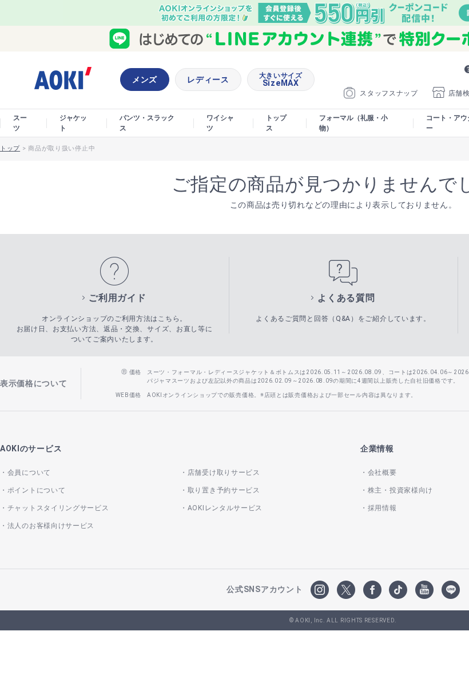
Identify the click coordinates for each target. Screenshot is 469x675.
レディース (208, 79)
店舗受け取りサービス (224, 472)
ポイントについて (36, 490)
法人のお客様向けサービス (50, 526)
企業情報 (377, 448)
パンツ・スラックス (147, 123)
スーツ (20, 123)
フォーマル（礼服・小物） (353, 123)
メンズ (144, 79)
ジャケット (73, 123)
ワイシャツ (220, 123)
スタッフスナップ (389, 93)
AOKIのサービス (31, 448)
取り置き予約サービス (224, 490)
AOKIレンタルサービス (225, 508)
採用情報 (382, 508)
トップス (276, 123)
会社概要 (382, 472)
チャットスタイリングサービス (58, 508)
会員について (29, 472)
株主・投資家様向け (400, 490)
